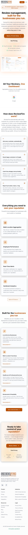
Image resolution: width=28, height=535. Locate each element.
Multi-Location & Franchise (21, 499)
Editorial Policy (4, 514)
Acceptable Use (18, 517)
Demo (22, 2)
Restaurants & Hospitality (20, 496)
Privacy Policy (18, 505)
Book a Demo (13, 445)
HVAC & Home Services (20, 491)
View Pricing (14, 450)
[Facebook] (6, 485)
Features (3, 491)
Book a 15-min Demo (13, 36)
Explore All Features (13, 299)
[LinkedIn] (2, 485)
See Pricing (14, 40)
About (2, 512)
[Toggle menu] (26, 2)
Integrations (3, 499)
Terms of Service (19, 508)
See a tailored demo (13, 409)
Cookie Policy (18, 514)
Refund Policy (18, 519)
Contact (3, 517)
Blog (2, 509)
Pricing (2, 494)
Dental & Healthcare (19, 494)
